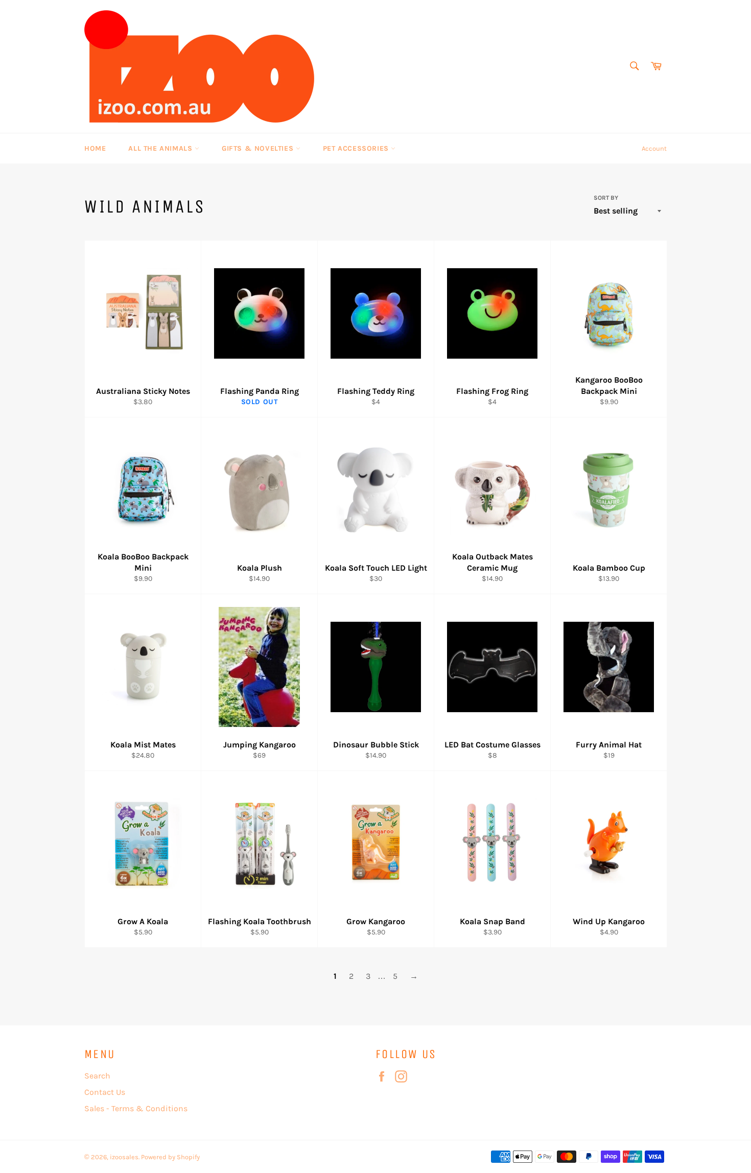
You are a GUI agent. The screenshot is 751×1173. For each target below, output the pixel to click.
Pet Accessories (357, 148)
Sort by (606, 197)
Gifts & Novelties (259, 148)
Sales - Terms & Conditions (135, 1108)
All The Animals (161, 148)
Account (654, 148)
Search (97, 1076)
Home (95, 148)
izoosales (124, 1157)
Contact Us (104, 1092)
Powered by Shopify (170, 1157)
